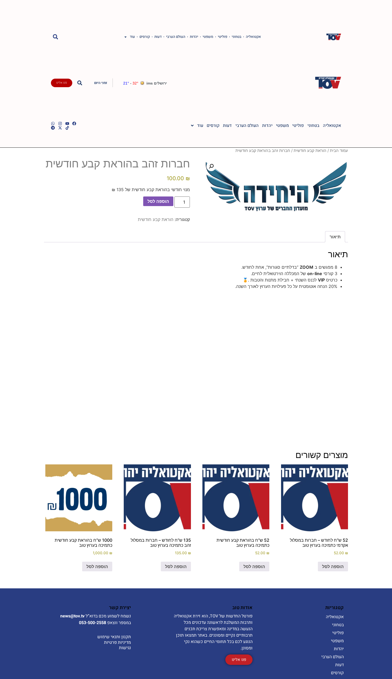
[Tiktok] (67, 128)
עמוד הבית (339, 150)
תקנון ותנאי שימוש (114, 637)
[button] (55, 37)
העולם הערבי (175, 36)
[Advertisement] (196, 365)
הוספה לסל (158, 201)
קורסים (144, 36)
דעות (158, 36)
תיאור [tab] (335, 236)
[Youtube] (67, 124)
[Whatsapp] (53, 124)
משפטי (208, 36)
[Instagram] (60, 124)
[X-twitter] (60, 128)
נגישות (125, 648)
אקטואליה (253, 36)
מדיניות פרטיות (117, 642)
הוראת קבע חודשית (310, 150)
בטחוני (236, 36)
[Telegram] (53, 128)
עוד (132, 36)
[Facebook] (74, 124)
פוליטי (222, 36)
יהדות (194, 36)
